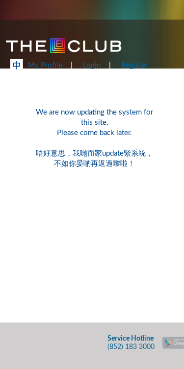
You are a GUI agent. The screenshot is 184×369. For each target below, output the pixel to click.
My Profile (45, 65)
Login (92, 65)
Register (134, 65)
